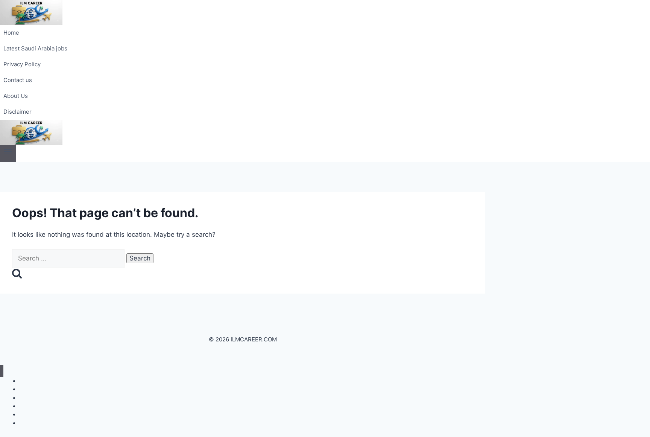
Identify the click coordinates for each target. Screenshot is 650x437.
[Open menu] (8, 153)
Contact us (17, 80)
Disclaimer (17, 111)
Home (11, 32)
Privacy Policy (22, 64)
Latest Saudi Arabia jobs (35, 48)
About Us (15, 95)
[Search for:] (69, 258)
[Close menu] (1, 371)
